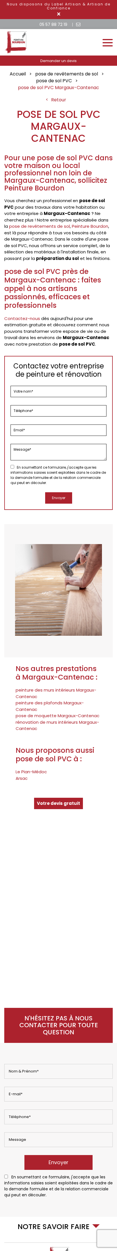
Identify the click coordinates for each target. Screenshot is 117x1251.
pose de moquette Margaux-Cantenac (57, 716)
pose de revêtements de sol (39, 226)
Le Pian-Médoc (31, 772)
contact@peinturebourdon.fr (78, 24)
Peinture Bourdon (90, 226)
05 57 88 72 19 (53, 24)
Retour (58, 100)
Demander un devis (58, 60)
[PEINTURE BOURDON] (16, 53)
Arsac (22, 778)
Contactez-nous (22, 318)
